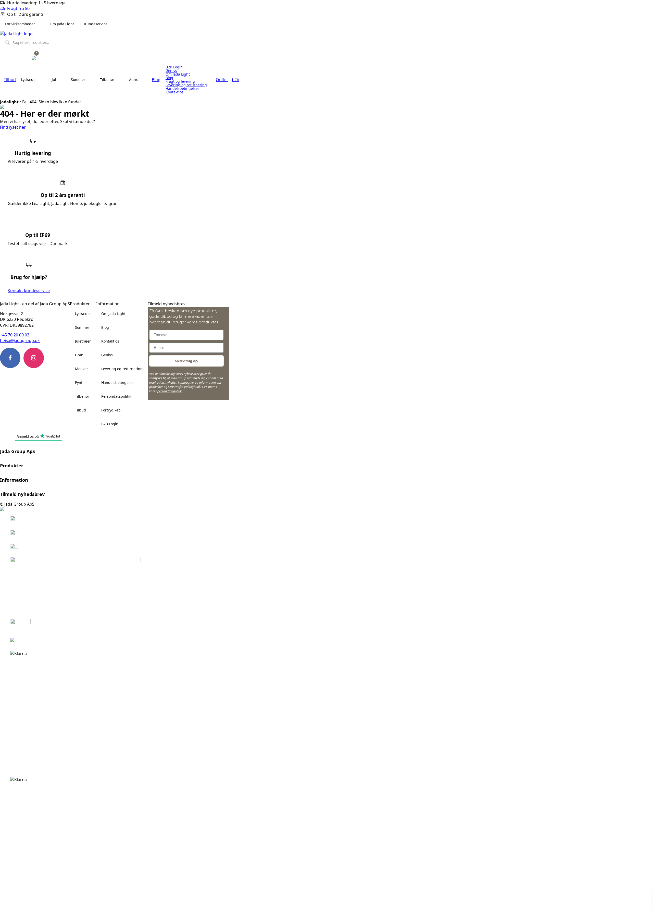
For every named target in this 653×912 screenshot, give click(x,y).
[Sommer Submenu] (90, 80)
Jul (54, 79)
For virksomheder (20, 23)
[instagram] (33, 358)
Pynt (78, 382)
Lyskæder (29, 79)
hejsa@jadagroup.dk (20, 340)
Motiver (81, 368)
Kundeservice (95, 23)
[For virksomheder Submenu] (40, 24)
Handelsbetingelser (182, 88)
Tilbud (80, 410)
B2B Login (174, 67)
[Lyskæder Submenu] (42, 80)
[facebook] (10, 358)
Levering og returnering (186, 85)
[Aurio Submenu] (143, 80)
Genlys (171, 70)
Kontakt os (174, 92)
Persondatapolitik (116, 396)
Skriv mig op (186, 361)
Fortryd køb (111, 410)
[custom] (57, 358)
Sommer (78, 79)
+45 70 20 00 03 (14, 335)
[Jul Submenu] (61, 80)
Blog (169, 78)
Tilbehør (107, 79)
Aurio (133, 79)
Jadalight (9, 102)
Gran (79, 354)
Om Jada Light (62, 23)
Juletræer (83, 341)
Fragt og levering (180, 81)
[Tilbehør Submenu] (119, 80)
